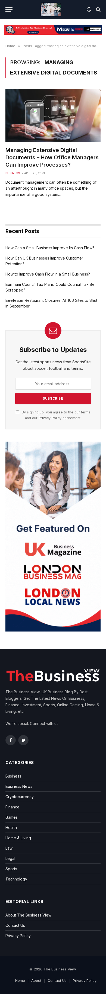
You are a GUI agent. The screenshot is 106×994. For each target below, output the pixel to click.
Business (12, 173)
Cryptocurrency (19, 796)
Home (20, 980)
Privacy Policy (50, 418)
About (36, 980)
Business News (18, 786)
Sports (11, 868)
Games (11, 817)
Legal (10, 858)
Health (11, 827)
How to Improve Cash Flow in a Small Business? (47, 274)
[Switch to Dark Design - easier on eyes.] (88, 9)
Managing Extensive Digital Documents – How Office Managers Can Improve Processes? (52, 157)
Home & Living (18, 838)
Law (9, 848)
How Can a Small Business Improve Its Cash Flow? (49, 247)
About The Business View (28, 915)
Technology (16, 879)
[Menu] (9, 10)
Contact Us (15, 925)
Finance (12, 807)
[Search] (98, 10)
